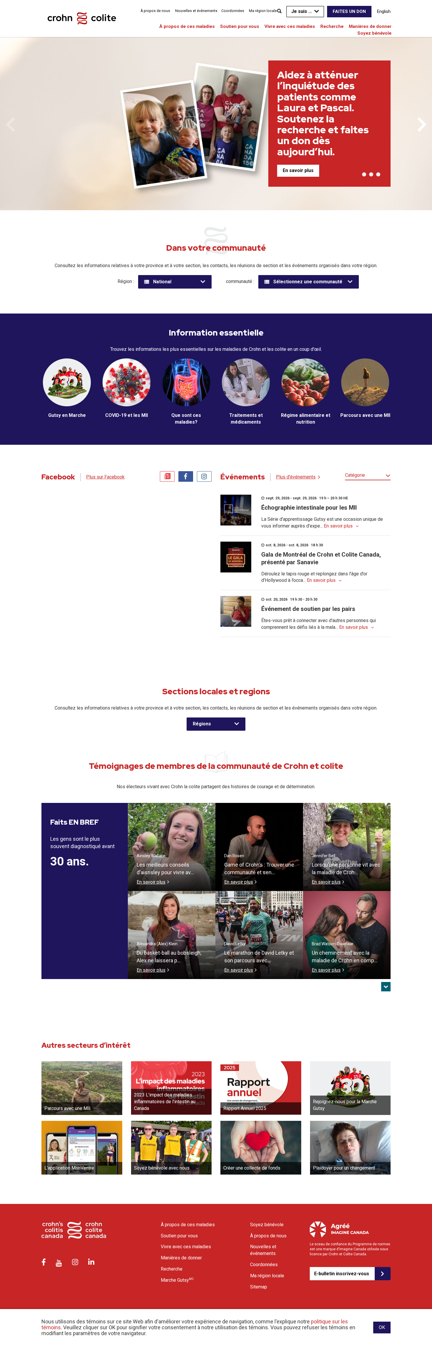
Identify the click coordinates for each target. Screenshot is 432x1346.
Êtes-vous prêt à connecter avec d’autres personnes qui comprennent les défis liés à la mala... (318, 624)
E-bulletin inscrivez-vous (341, 1273)
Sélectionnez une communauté (307, 281)
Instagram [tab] (204, 476)
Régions (202, 724)
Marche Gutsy (177, 1280)
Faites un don (349, 11)
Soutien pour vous (239, 26)
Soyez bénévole (374, 33)
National (162, 281)
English (384, 11)
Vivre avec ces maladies (289, 26)
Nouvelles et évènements (196, 11)
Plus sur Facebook (105, 477)
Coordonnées (232, 11)
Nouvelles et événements (263, 1250)
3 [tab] (378, 174)
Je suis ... (301, 11)
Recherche (332, 26)
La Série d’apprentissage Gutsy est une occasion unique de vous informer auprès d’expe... (322, 522)
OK (382, 1327)
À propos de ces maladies (187, 26)
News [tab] (167, 476)
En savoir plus (298, 170)
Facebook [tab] (185, 476)
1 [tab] (364, 174)
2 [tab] (371, 174)
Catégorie (355, 475)
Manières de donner (370, 26)
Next (421, 124)
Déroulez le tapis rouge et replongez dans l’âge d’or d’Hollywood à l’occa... (314, 577)
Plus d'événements (296, 477)
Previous (10, 124)
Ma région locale (263, 11)
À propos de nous (155, 11)
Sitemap (258, 1287)
